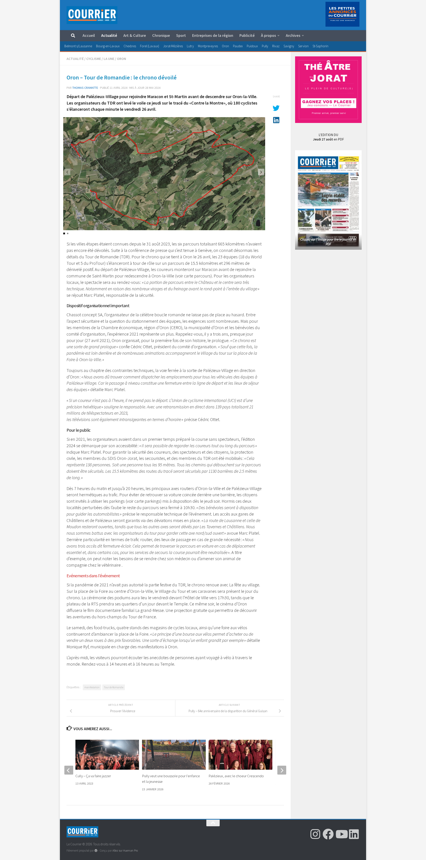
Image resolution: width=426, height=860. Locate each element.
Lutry (190, 46)
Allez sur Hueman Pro (125, 850)
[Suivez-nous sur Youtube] (341, 834)
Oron (225, 46)
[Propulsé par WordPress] (96, 850)
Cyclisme (93, 58)
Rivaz (276, 46)
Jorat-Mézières (173, 46)
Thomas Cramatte (85, 88)
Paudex (238, 46)
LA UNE (109, 58)
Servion (303, 46)
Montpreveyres (208, 46)
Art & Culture (134, 35)
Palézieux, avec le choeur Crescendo (236, 775)
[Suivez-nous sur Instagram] (315, 834)
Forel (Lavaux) (149, 46)
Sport (181, 35)
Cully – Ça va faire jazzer (93, 775)
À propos (268, 35)
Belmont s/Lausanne (78, 46)
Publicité (247, 35)
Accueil (89, 35)
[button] (261, 172)
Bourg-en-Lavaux (108, 46)
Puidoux (252, 46)
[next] (281, 770)
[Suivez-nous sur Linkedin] (353, 834)
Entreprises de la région (212, 35)
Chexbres (130, 46)
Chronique (161, 35)
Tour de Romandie (113, 687)
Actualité (109, 35)
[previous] (68, 770)
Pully (265, 46)
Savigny (289, 46)
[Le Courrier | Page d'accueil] (92, 15)
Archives (293, 35)
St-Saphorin (320, 46)
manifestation (92, 687)
